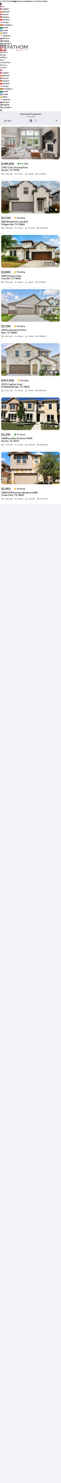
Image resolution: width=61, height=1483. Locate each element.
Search (3, 52)
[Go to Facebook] (1, 4)
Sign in (9, 43)
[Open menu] (1, 110)
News (2, 60)
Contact (3, 67)
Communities (5, 62)
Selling (2, 57)
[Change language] (2, 6)
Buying (3, 55)
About (2, 65)
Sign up (3, 43)
